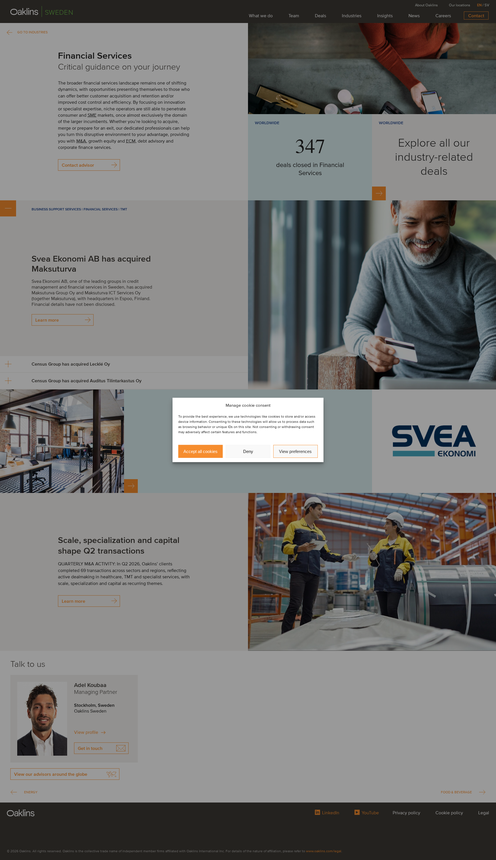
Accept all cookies (200, 451)
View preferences (295, 451)
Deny (248, 451)
